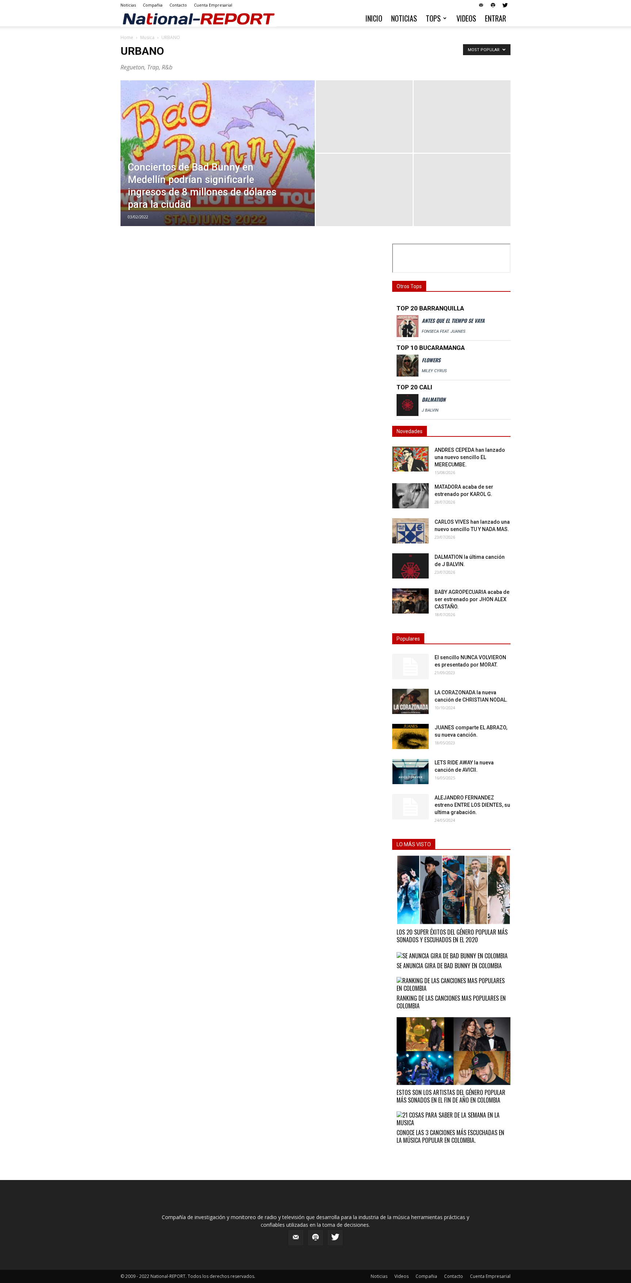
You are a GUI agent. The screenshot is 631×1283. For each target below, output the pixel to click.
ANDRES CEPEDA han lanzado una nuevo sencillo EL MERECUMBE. (470, 457)
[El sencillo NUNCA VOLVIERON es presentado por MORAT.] (410, 666)
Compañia (152, 5)
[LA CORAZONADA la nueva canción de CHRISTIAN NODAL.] (410, 701)
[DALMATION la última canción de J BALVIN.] (410, 566)
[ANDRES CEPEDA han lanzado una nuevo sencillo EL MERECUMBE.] (410, 458)
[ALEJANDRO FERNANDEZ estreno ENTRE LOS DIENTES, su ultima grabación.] (410, 807)
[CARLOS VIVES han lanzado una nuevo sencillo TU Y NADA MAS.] (410, 530)
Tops (433, 18)
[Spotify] (492, 5)
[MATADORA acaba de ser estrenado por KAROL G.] (410, 495)
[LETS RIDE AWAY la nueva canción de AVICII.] (410, 771)
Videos (466, 18)
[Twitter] (505, 5)
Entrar (495, 18)
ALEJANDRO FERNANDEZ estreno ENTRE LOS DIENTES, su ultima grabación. (472, 805)
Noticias (128, 5)
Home (127, 37)
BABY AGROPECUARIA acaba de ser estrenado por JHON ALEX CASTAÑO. (472, 599)
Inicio (374, 18)
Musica (147, 37)
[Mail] (480, 5)
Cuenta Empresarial (213, 5)
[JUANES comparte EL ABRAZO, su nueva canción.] (410, 736)
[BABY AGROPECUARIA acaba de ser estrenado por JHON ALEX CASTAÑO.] (410, 601)
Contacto (178, 5)
